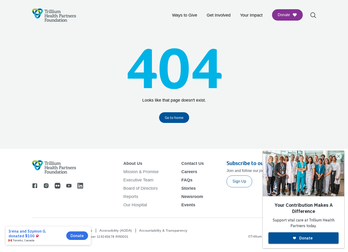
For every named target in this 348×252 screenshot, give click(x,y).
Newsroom (192, 196)
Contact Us (192, 163)
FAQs (186, 180)
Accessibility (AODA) (115, 230)
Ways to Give (184, 15)
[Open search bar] (313, 15)
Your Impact (251, 15)
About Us (132, 163)
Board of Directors (140, 188)
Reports (130, 196)
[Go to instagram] (46, 186)
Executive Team (138, 180)
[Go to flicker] (57, 186)
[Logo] (54, 15)
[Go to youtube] (69, 186)
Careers (189, 171)
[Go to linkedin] (80, 186)
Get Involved (219, 15)
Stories (188, 188)
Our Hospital (135, 204)
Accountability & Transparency (163, 230)
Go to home (174, 117)
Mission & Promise (141, 171)
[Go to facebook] (35, 186)
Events (188, 204)
